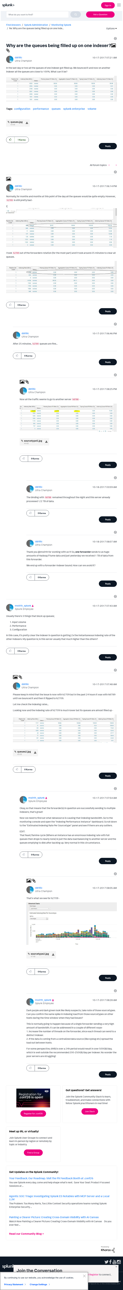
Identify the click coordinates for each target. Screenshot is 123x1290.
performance (41, 108)
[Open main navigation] (119, 5)
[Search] (75, 14)
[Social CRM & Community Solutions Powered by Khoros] (108, 1249)
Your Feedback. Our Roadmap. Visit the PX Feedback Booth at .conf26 (51, 1178)
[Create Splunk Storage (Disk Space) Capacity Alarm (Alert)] (109, 165)
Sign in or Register (89, 1274)
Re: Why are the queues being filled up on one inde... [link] (36, 28)
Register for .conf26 (33, 1113)
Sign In (108, 5)
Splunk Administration (36, 24)
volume (92, 108)
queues (56, 108)
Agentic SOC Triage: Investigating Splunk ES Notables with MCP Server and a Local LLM (59, 1197)
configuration (22, 108)
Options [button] (109, 28)
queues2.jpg (24, 751)
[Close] (84, 1275)
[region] (44, 1281)
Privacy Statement (13, 1284)
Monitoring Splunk (61, 24)
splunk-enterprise (74, 108)
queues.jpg (16, 121)
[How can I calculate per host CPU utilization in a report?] (115, 165)
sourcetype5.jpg (33, 440)
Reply (108, 146)
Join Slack (90, 1111)
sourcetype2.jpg (40, 953)
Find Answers (13, 24)
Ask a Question (100, 14)
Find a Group (33, 1152)
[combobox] (43, 14)
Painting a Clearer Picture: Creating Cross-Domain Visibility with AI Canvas (54, 1217)
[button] (115, 39)
